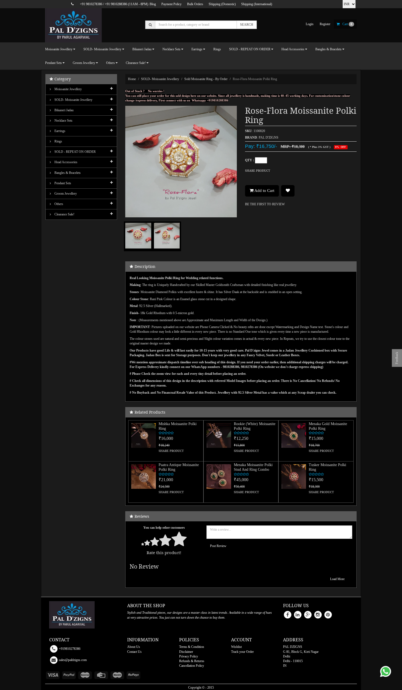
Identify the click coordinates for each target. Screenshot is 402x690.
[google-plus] (307, 614)
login (309, 24)
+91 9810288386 (116, 4)
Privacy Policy (188, 656)
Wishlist (236, 647)
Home (132, 79)
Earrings (59, 131)
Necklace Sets (63, 120)
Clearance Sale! (64, 214)
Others (58, 204)
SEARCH (246, 25)
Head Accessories (65, 162)
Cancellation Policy (191, 666)
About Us (133, 647)
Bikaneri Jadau (64, 110)
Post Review (218, 546)
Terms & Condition (191, 647)
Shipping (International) (256, 4)
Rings (217, 49)
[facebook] (287, 614)
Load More (337, 579)
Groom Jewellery (65, 193)
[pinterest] (328, 614)
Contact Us (134, 652)
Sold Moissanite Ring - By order (206, 79)
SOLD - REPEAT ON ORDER (75, 152)
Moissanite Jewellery (68, 89)
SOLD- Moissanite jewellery (160, 79)
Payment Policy (171, 4)
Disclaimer (186, 652)
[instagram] (317, 614)
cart (347, 24)
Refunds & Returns (191, 661)
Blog (153, 4)
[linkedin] (297, 614)
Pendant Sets (62, 183)
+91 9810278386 (91, 4)
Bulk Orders (195, 4)
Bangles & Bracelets (67, 173)
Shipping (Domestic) (222, 4)
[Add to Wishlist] (288, 191)
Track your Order (242, 652)
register (325, 24)
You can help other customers (164, 528)
